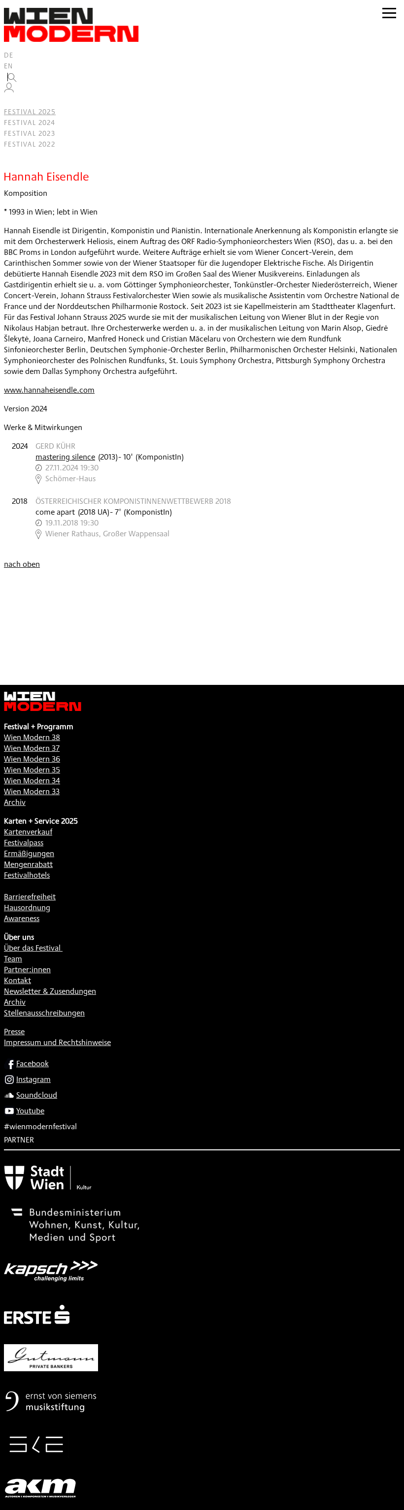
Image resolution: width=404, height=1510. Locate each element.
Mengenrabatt (28, 864)
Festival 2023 (29, 133)
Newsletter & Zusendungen (50, 991)
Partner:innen (27, 969)
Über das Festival (32, 948)
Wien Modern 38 (32, 737)
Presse (14, 1031)
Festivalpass (23, 842)
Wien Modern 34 (32, 780)
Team (13, 958)
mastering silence (65, 456)
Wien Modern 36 (32, 759)
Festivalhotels (27, 875)
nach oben (22, 564)
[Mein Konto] (9, 90)
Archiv (15, 802)
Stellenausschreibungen (44, 1012)
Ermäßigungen (29, 853)
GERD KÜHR (55, 446)
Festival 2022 (29, 144)
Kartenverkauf (28, 831)
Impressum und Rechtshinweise (57, 1042)
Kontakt (17, 980)
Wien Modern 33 (32, 791)
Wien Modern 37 (32, 748)
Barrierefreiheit (30, 896)
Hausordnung (27, 907)
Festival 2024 (29, 122)
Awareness (21, 918)
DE (9, 55)
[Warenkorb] (13, 101)
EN (8, 66)
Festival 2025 (30, 112)
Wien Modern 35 (32, 769)
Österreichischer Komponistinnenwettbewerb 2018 (133, 501)
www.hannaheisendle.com (49, 390)
